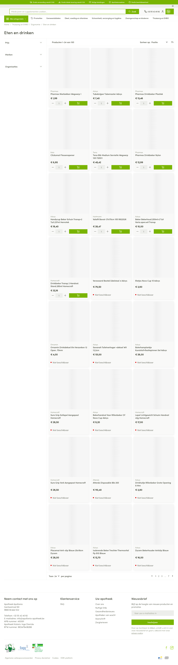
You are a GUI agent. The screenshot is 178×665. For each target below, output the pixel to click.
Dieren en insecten (20, 82)
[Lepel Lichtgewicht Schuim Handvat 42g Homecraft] (154, 389)
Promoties (11, 24)
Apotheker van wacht (105, 614)
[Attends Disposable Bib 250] (111, 457)
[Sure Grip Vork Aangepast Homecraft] (69, 457)
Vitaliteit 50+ (20, 60)
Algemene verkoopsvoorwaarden (19, 658)
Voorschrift (100, 618)
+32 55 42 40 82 (20, 615)
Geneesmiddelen (20, 89)
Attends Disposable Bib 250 (106, 482)
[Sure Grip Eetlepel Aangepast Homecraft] (69, 389)
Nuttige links (101, 607)
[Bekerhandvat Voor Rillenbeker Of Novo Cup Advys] (111, 389)
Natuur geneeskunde (20, 67)
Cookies (55, 658)
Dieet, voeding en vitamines (20, 42)
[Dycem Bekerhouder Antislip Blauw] (154, 525)
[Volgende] (172, 576)
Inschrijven (153, 622)
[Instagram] (172, 648)
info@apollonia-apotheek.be (30, 618)
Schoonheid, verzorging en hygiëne (20, 33)
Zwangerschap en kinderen (20, 52)
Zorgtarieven (101, 622)
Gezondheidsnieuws (105, 611)
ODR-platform (67, 658)
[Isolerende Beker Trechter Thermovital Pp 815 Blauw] (111, 525)
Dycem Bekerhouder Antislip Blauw (151, 550)
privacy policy (137, 633)
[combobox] (67, 11)
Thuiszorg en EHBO (20, 74)
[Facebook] (166, 648)
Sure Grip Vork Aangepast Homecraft (68, 482)
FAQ (62, 604)
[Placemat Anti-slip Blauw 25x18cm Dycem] (69, 525)
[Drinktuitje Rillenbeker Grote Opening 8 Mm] (154, 457)
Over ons (99, 604)
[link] (152, 576)
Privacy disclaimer (42, 658)
